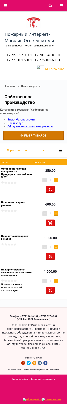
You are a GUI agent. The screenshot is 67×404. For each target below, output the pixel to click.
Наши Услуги (29, 85)
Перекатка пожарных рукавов (14, 237)
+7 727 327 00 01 (19, 55)
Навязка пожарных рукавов (13, 204)
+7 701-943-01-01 (47, 55)
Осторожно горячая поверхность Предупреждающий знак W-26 (17, 172)
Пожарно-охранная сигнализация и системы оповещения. (16, 272)
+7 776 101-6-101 (47, 60)
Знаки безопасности (21, 119)
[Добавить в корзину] (50, 189)
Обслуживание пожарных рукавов (30, 126)
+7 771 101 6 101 (19, 60)
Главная (10, 85)
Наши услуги (15, 123)
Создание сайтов (20, 379)
